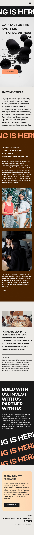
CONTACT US (9, 72)
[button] (30, 3)
